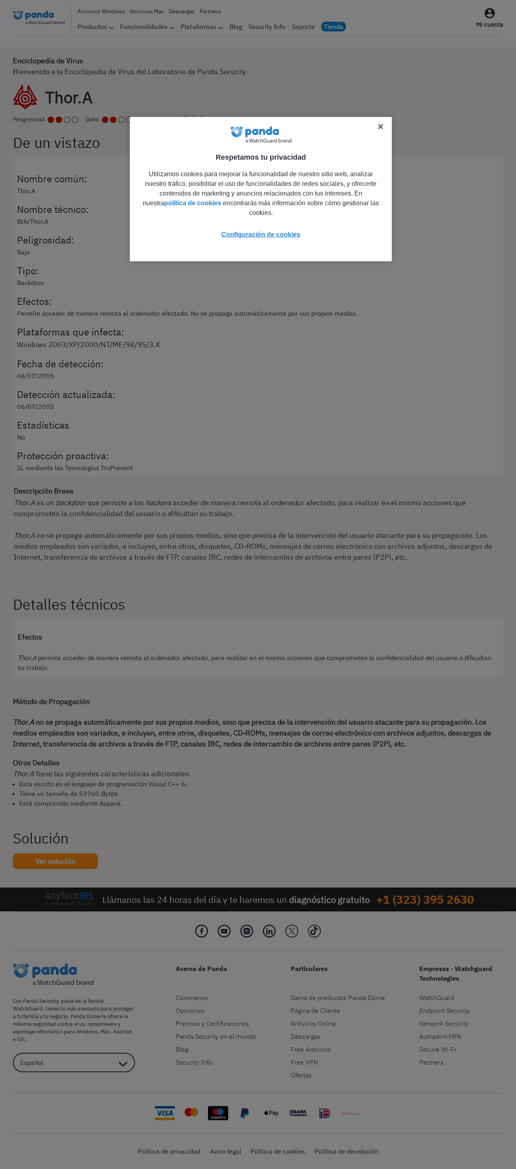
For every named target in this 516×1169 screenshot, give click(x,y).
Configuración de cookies (260, 234)
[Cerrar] (380, 126)
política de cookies (192, 203)
